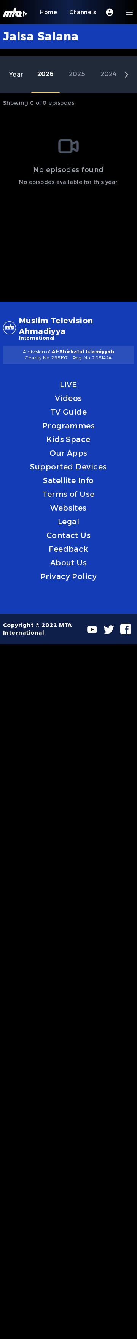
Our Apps (68, 453)
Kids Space (68, 439)
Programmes (68, 425)
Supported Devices (68, 466)
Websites (68, 507)
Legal (68, 521)
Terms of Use (68, 494)
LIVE (68, 384)
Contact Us (68, 535)
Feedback (68, 549)
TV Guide (68, 412)
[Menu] (129, 12)
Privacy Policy (68, 576)
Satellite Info (68, 480)
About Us (68, 562)
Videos (68, 398)
